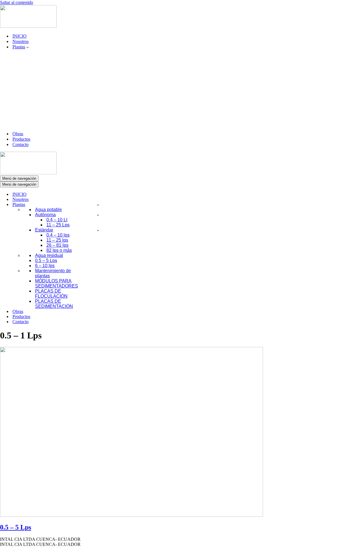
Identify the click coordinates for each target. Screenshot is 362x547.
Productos (21, 139)
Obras (17, 133)
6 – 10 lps (45, 265)
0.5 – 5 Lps (46, 260)
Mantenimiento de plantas (53, 273)
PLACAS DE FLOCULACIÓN (51, 294)
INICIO (19, 36)
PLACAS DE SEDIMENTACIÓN (54, 304)
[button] (28, 47)
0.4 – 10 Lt (56, 219)
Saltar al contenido (16, 2)
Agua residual (49, 255)
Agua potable (48, 209)
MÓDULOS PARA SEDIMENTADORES (56, 283)
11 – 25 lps (57, 240)
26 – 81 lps (57, 245)
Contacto (20, 144)
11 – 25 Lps (58, 224)
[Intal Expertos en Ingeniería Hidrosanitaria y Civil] (28, 26)
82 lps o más (59, 250)
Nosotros (20, 41)
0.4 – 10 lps (58, 235)
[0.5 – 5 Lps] (131, 515)
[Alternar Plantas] (98, 204)
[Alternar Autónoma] (98, 215)
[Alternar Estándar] (98, 230)
